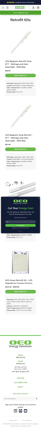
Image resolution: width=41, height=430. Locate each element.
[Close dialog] (39, 198)
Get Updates (20, 225)
